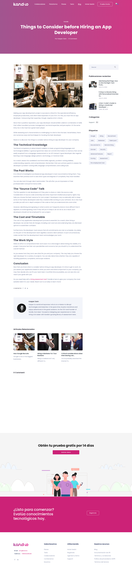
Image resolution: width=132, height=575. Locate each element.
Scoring (93, 158)
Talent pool (112, 140)
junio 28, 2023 (103, 109)
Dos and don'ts (95, 145)
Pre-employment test (98, 163)
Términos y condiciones (102, 556)
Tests (72, 4)
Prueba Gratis (105, 4)
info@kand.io (23, 551)
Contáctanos (49, 559)
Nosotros (47, 562)
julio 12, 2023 (103, 87)
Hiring (101, 136)
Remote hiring (109, 145)
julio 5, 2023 (103, 98)
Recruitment (112, 136)
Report (109, 154)
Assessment (104, 158)
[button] (117, 4)
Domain (93, 149)
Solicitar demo (66, 452)
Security (102, 149)
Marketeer (101, 140)
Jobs (92, 140)
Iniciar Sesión (89, 4)
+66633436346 (27, 554)
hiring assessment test (39, 279)
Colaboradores (39, 4)
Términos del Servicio (101, 562)
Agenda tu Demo (73, 556)
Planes (63, 4)
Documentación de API (102, 553)
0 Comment (73, 39)
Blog (79, 4)
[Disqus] (48, 399)
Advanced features (97, 154)
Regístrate (92, 513)
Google (93, 136)
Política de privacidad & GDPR (104, 559)
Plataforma (53, 4)
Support (70, 559)
